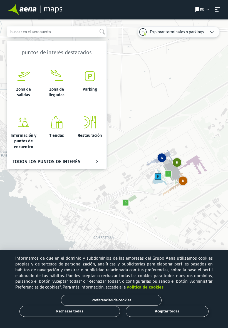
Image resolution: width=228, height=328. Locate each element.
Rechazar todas (69, 311)
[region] (114, 173)
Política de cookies (145, 287)
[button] (217, 9)
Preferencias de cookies (111, 300)
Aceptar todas (167, 311)
